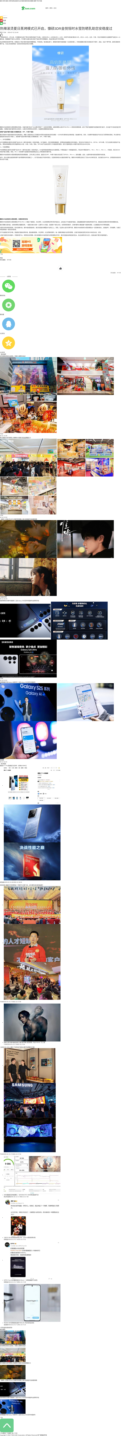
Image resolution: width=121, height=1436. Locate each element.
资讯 (4, 1)
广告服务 (8, 1433)
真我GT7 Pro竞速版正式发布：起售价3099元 (13, 765)
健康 (31, 1)
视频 (25, 1)
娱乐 (7, 1)
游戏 (13, 1)
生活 (19, 1)
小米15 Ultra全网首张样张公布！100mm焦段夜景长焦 (20, 1237)
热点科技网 (7, 1197)
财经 (28, 1)
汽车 (37, 1)
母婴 (22, 1)
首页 (1, 1)
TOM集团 (3, 1433)
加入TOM (14, 1433)
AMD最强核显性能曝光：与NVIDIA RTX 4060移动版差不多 (21, 1195)
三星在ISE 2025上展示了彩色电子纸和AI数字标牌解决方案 (17, 1047)
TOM (5, 32)
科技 (40, 1)
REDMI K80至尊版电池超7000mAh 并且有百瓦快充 (19, 1323)
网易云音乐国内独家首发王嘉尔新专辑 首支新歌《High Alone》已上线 (24, 1042)
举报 (1, 258)
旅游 (16, 1)
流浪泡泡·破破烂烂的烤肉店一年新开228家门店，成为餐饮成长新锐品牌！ (22, 885)
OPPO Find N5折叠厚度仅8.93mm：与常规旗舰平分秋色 (20, 1280)
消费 (34, 1)
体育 (10, 1)
